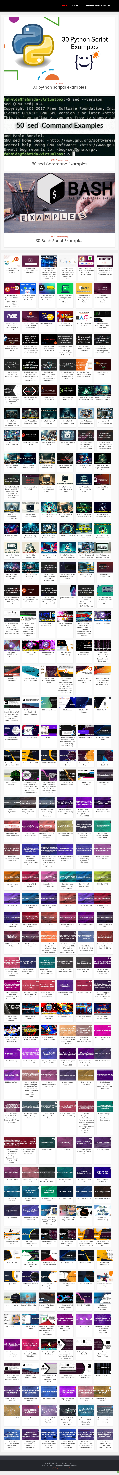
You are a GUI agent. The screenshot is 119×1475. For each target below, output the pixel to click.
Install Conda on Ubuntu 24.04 (30, 398)
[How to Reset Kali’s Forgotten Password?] (49, 1410)
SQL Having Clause (49, 710)
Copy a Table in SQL (28, 1305)
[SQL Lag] (49, 730)
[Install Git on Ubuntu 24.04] (30, 435)
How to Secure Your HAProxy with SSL (30, 1038)
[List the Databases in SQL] (84, 1172)
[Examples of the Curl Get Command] (49, 1255)
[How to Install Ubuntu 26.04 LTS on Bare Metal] (30, 261)
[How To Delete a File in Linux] (49, 413)
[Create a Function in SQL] (105, 1276)
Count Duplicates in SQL (105, 926)
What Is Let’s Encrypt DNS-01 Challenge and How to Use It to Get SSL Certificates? (46, 1330)
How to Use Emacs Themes (86, 764)
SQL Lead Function (30, 737)
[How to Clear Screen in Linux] (30, 507)
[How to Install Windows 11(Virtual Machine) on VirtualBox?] (86, 1410)
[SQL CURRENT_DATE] (84, 1191)
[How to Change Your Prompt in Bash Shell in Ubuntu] (102, 316)
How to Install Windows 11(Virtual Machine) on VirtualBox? (86, 1421)
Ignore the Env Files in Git (49, 1242)
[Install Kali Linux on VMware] (30, 1391)
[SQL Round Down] (86, 1276)
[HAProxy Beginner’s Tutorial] (84, 1344)
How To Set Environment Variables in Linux (11, 516)
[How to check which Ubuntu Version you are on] (68, 567)
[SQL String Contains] (102, 1191)
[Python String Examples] (86, 1075)
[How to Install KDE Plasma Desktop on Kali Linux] (105, 1410)
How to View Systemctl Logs (30, 834)
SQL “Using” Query (67, 1262)
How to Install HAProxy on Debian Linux (49, 1116)
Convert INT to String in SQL (46, 1306)
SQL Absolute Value (102, 1061)
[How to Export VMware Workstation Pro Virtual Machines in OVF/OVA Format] (86, 590)
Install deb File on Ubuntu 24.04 (102, 488)
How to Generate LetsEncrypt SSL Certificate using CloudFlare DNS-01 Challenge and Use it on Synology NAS (12, 628)
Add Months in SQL (65, 1016)
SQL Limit (67, 905)
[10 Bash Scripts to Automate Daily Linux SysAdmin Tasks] (84, 288)
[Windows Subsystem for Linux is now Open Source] (102, 288)
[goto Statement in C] (68, 590)
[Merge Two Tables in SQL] (49, 898)
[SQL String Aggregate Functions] (102, 1298)
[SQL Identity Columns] (12, 1191)
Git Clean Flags (11, 1061)
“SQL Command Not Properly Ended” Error (65, 1307)
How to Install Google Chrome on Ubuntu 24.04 (30, 600)
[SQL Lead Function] (30, 730)
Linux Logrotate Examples (67, 1083)
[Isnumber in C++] (102, 1368)
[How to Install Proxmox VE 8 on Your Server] (84, 339)
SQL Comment (12, 1218)
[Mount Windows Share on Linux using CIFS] (65, 802)
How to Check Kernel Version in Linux (67, 1243)
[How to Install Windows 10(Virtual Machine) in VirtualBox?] (68, 1434)
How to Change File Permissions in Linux (102, 398)
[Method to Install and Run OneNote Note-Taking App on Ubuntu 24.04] (102, 671)
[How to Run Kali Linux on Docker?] (68, 775)
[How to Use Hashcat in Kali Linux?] (65, 826)
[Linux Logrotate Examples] (68, 1075)
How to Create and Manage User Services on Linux (47, 971)
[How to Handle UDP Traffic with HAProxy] (68, 1106)
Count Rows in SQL (86, 925)
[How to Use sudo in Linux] (49, 548)
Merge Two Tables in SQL (49, 906)
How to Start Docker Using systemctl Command (65, 858)
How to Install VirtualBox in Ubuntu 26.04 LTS (12, 270)
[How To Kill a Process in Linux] (30, 548)
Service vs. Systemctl (12, 811)
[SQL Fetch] (84, 1210)
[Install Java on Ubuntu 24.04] (49, 390)
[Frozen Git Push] (47, 1142)
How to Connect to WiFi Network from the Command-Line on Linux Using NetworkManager (67, 741)
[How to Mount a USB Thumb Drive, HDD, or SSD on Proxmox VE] (12, 590)
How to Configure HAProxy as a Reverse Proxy (102, 1354)
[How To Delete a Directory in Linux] (28, 458)
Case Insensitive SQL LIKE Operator (11, 738)
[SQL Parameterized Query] (30, 1276)
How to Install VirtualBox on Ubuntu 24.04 (49, 348)
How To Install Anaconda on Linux (102, 515)
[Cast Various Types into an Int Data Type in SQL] (68, 1053)
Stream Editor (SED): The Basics (49, 1353)
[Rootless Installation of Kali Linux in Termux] (65, 1319)
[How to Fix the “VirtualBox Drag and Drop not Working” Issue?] (105, 1434)
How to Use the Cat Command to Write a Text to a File (12, 1039)
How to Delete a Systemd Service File (28, 971)
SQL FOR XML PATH (86, 905)
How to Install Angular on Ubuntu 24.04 (49, 680)
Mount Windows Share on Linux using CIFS (65, 812)
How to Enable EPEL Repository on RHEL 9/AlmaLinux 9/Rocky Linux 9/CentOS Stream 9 (67, 948)
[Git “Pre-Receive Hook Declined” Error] (30, 985)
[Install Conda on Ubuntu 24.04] (30, 390)
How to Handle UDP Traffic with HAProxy (67, 1115)
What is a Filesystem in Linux (49, 515)
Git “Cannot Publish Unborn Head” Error (30, 1062)
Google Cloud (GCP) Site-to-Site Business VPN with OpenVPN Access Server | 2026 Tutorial (67, 273)
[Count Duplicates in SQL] (105, 917)
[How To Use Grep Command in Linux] (86, 390)
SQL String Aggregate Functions (102, 1307)
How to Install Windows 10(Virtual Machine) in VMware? (49, 1444)
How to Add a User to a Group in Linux (84, 515)
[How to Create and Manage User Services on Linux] (47, 962)
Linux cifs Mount (49, 1399)
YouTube (74, 5)
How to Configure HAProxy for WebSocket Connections (104, 1117)
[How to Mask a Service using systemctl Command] (84, 849)
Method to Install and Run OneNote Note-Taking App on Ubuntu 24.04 (102, 681)
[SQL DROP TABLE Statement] (12, 917)
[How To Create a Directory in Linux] (102, 548)
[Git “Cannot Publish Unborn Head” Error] (30, 1053)
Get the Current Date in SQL (30, 1199)
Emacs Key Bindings (102, 623)
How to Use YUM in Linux (12, 556)
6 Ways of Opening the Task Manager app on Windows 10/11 (12, 400)
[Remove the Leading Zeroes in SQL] (49, 1276)
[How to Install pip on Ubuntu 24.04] (30, 479)
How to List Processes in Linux (105, 422)
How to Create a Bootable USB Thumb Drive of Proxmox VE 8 (67, 375)
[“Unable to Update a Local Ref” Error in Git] (84, 1142)
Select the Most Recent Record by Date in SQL (67, 886)
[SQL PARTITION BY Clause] (30, 898)
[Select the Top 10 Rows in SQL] (49, 877)
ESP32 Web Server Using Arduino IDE (68, 1219)
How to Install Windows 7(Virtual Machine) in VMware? (12, 1444)
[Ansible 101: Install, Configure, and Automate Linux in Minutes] (65, 288)
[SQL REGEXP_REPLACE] (47, 1172)
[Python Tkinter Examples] (12, 671)
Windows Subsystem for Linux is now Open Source (102, 299)
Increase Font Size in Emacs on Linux (30, 679)
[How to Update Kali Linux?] (86, 1391)
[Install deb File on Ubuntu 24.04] (102, 479)
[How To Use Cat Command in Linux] (102, 528)
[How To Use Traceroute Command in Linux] (12, 413)
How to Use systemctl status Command (102, 835)
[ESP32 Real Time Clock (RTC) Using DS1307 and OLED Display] (49, 1210)
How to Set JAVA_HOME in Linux (67, 1376)
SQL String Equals (11, 1326)
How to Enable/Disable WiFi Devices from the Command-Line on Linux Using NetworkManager (11, 715)
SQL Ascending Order (30, 945)
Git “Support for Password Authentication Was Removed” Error (12, 996)
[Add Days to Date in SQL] (105, 775)
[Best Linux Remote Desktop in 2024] (12, 435)
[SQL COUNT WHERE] (49, 755)
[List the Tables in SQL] (65, 1172)
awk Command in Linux (46, 324)
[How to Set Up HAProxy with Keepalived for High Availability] (105, 1075)
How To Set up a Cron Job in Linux (86, 422)
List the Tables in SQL (65, 1180)
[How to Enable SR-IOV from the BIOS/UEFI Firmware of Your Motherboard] (30, 364)
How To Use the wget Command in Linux (103, 468)
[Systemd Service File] (12, 877)
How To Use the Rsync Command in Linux (84, 489)
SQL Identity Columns (12, 1199)
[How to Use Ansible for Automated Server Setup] (47, 288)
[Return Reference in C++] (84, 1009)
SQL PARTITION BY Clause (30, 906)
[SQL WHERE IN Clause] (30, 1319)
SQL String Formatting (49, 1017)
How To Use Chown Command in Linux (67, 556)
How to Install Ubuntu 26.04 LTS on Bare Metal (30, 270)
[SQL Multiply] (12, 1276)
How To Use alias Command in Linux (49, 537)
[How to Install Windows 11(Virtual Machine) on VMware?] (68, 1410)
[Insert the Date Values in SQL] (102, 1172)
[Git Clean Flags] (12, 1053)
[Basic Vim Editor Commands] (86, 567)
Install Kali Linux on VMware (30, 1400)
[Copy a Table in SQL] (28, 1298)
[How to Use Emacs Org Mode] (105, 755)
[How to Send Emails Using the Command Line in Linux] (49, 1368)
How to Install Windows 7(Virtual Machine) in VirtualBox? (30, 1444)
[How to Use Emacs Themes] (86, 755)
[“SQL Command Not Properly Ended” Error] (65, 1298)
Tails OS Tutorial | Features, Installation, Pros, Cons (12, 326)
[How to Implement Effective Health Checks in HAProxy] (30, 702)
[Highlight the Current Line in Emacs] (12, 645)
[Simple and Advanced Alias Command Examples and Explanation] (102, 645)
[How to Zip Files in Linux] (12, 528)
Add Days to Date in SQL (105, 783)
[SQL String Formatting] (49, 1009)
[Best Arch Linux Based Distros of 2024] (12, 567)
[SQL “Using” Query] (68, 1255)
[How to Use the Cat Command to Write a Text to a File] (12, 1030)
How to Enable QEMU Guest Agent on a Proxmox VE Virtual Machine (105, 445)
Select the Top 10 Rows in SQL (49, 885)
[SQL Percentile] (12, 898)
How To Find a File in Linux (49, 443)
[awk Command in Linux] (47, 316)
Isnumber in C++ (102, 1375)
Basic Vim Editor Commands (86, 575)
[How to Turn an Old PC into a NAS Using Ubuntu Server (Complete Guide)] (105, 261)
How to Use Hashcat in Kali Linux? (65, 834)
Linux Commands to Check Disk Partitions (46, 835)
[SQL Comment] (12, 1210)
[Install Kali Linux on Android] (12, 1391)
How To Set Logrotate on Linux (67, 422)
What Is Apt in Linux (68, 536)
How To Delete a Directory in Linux (28, 467)
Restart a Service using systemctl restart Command (28, 812)
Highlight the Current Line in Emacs (12, 655)
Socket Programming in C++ (30, 1264)
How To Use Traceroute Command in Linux (12, 423)
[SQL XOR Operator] (102, 1142)
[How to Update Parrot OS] (12, 775)
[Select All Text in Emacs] (30, 645)
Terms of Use (66, 1468)
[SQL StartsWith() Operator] (30, 877)
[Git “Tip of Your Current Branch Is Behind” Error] (102, 962)
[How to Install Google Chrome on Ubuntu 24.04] (30, 590)
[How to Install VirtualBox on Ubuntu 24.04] (49, 339)
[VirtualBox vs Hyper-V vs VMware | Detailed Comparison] (102, 1319)
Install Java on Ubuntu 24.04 (49, 398)
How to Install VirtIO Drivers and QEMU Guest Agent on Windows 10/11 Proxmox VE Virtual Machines (12, 492)
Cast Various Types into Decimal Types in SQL (86, 1063)
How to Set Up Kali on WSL (102, 1400)
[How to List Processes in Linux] (105, 413)
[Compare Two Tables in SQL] (65, 645)
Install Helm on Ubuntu (30, 1419)
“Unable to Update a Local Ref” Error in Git (84, 1152)
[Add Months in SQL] (65, 1009)
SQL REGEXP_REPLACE (46, 1180)
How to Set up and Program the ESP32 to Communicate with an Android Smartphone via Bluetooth (49, 861)
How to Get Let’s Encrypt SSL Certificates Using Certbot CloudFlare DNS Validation (49, 948)
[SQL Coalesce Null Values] (12, 936)
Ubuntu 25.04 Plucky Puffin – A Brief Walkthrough (30, 325)
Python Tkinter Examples (12, 679)
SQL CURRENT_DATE (84, 1198)
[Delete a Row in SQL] (30, 755)
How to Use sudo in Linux (49, 556)
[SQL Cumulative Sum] (12, 1234)
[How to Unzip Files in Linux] (68, 435)
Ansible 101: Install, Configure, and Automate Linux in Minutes (65, 299)
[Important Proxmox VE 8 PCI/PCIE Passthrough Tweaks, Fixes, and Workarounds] (65, 339)
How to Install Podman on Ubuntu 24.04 (84, 680)
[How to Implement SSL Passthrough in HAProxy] (30, 1106)
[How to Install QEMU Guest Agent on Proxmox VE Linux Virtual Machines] (86, 435)
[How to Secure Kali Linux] (12, 1410)
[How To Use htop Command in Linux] (30, 413)
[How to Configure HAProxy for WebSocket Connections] (105, 1106)
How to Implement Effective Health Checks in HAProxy (30, 712)
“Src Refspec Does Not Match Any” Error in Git (28, 1152)
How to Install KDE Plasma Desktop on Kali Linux (105, 1420)
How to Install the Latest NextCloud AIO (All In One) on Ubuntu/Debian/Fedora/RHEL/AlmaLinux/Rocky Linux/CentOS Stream (30, 1089)
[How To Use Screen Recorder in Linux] (84, 528)
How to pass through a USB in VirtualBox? (30, 1354)
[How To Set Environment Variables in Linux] (12, 507)
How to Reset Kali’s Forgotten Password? (49, 1420)
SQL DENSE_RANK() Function (30, 926)
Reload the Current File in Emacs (47, 654)
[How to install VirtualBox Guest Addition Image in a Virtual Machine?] (86, 1434)
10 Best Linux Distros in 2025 (84, 324)
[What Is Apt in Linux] (68, 528)
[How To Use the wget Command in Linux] (102, 458)
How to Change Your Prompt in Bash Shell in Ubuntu (102, 325)
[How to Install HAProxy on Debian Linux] (49, 1106)
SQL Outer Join (102, 710)
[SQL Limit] (68, 898)
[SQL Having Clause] (49, 702)
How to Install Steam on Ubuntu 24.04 (11, 348)
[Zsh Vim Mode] (84, 1319)
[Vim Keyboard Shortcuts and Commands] (12, 1344)
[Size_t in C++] (12, 1255)
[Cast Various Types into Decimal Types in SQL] (86, 1053)
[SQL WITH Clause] (12, 1172)
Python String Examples (86, 1083)
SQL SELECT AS (102, 884)
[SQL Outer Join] (102, 702)
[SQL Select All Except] (84, 702)
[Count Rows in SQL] (86, 917)
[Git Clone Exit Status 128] (102, 1030)
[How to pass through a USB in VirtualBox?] (30, 1344)
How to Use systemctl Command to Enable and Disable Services (30, 860)
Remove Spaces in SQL (68, 1285)
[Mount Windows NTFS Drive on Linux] (102, 802)
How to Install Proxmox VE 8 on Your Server (84, 348)
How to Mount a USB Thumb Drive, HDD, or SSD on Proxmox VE (11, 601)
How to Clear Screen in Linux (30, 515)
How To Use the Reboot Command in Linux (47, 489)
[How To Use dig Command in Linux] (30, 528)
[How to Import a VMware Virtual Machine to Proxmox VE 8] (49, 567)
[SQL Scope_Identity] (12, 1298)
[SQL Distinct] (49, 917)
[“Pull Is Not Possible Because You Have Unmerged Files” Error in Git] (68, 1030)
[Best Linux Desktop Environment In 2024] (30, 567)
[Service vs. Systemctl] (12, 802)
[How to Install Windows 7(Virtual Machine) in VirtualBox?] (30, 1434)
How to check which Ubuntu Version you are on (67, 576)
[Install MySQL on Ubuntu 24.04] (102, 364)
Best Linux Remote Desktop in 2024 (12, 443)
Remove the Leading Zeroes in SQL (49, 1286)
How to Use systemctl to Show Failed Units (12, 858)
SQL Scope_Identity (12, 1305)
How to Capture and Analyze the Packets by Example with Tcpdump (65, 1355)
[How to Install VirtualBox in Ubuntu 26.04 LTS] (12, 261)
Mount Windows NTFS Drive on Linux (102, 811)
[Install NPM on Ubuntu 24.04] (68, 390)
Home (64, 5)
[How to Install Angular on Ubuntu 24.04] (49, 671)
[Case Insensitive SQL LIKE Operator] (12, 730)
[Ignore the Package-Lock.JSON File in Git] (84, 1030)
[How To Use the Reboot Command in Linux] (47, 479)
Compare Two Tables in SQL (65, 654)
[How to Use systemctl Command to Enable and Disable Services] (30, 849)
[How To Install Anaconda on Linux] (102, 507)
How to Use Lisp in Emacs (67, 764)
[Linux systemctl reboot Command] (12, 826)
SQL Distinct (49, 925)
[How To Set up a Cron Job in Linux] (86, 413)
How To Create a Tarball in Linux (46, 467)
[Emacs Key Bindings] (102, 616)
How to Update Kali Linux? (86, 1400)
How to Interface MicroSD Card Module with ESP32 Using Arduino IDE (86, 947)
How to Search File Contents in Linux (84, 1376)
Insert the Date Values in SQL (102, 1180)
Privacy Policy (53, 1468)
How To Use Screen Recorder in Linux (84, 537)
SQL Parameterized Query (30, 1285)
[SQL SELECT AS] (102, 877)
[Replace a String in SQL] (30, 1172)
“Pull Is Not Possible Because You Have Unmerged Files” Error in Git (68, 1040)
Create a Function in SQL (104, 1285)
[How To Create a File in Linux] (65, 507)
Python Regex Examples (86, 783)
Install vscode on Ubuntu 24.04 (65, 467)
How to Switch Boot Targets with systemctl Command (84, 836)
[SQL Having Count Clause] (102, 730)
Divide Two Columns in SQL (102, 1219)
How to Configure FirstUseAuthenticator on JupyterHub (84, 374)
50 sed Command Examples (59, 164)
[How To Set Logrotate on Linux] (68, 413)
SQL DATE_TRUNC (65, 1198)
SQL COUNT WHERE (49, 763)
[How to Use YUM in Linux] (12, 548)
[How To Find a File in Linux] (49, 435)
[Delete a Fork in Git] (84, 985)
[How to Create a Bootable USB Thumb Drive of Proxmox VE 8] (68, 364)
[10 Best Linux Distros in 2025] (84, 316)
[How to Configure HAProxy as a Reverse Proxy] (102, 1344)
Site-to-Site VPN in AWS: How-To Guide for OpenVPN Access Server (86, 271)
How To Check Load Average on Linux (86, 556)
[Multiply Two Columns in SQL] (105, 1255)
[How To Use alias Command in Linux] (49, 528)
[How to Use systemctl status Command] (102, 826)
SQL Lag (49, 737)
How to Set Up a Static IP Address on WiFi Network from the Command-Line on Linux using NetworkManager (30, 787)
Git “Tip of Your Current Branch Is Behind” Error (102, 971)
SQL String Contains (102, 1198)
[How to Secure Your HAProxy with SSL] (30, 1030)
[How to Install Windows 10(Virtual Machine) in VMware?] (49, 1434)
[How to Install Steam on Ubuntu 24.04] (12, 339)
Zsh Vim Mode (84, 1326)
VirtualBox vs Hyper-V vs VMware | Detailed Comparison (102, 1329)
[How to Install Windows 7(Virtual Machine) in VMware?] (12, 1434)
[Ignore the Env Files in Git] (49, 1234)
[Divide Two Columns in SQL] (102, 1210)
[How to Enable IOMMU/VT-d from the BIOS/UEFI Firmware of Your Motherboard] (49, 364)
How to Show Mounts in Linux (30, 1376)
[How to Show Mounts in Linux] (30, 1368)
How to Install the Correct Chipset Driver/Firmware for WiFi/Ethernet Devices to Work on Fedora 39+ (49, 787)
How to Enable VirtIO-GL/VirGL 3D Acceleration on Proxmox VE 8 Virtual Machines (11, 1118)
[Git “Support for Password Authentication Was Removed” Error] (12, 985)
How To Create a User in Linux (12, 467)
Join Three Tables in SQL (102, 906)
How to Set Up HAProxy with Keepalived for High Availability (104, 1085)
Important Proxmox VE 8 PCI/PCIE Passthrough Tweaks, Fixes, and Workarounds (65, 350)
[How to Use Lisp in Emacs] (68, 755)
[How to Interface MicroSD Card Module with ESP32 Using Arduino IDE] (86, 936)
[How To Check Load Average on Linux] (86, 548)
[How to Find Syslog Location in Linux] (49, 1030)
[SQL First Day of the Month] (49, 1191)
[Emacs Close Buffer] (86, 730)
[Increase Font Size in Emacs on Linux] (30, 671)
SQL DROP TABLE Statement (12, 926)
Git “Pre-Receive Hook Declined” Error (30, 995)
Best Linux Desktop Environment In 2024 (30, 576)
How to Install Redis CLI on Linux (65, 624)
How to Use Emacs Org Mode (105, 764)
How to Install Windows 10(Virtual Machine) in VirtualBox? (68, 1444)
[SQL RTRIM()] (65, 1142)
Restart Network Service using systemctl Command (47, 813)
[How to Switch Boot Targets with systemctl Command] (84, 826)
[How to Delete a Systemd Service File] (28, 962)
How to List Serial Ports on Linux (102, 857)
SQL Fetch (84, 1218)
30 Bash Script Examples (59, 240)
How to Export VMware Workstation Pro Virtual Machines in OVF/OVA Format (86, 602)
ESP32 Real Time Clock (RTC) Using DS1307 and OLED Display (49, 1221)
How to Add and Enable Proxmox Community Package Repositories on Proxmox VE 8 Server (12, 1156)
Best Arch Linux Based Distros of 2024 (12, 576)
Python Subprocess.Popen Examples (49, 1084)
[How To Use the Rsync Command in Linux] (84, 479)
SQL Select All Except (84, 711)
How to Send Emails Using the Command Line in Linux (49, 1378)
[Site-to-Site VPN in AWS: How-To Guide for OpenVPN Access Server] (86, 261)
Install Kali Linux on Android (12, 1400)
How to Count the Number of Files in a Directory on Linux (86, 1243)
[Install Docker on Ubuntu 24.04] (105, 567)
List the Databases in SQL (84, 1180)
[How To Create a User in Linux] (12, 458)
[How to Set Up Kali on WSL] (102, 1391)
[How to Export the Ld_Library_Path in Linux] (102, 1234)
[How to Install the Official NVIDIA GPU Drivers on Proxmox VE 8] (105, 590)
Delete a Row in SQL (30, 763)
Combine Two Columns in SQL (84, 654)
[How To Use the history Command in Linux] (65, 479)
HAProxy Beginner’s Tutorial (84, 1353)
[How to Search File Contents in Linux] (84, 1368)
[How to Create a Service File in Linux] (65, 962)
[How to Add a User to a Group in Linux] (84, 507)
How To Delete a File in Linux (49, 422)
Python (59, 83)
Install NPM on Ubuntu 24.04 (68, 398)
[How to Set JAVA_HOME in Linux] (68, 1368)
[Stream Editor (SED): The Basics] (49, 1344)
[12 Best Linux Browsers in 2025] (65, 316)
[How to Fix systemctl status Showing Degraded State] (105, 936)
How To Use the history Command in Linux (65, 489)
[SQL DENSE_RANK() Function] (30, 917)
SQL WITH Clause (12, 1179)
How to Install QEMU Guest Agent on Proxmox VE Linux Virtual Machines (86, 445)
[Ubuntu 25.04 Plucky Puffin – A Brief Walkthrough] (30, 316)
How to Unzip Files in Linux (67, 443)
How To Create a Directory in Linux (102, 556)
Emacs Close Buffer (86, 737)
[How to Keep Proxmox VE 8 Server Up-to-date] (12, 364)
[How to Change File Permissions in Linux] (102, 390)
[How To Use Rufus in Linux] (84, 458)
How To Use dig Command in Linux (30, 537)
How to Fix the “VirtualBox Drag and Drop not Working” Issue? (105, 1444)
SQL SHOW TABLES (84, 1305)
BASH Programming (59, 160)
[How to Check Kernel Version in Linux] (68, 1234)
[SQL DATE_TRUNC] (65, 1191)
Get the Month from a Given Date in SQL (12, 764)
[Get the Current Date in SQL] (30, 1191)
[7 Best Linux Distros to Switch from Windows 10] (28, 288)
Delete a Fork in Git (84, 993)
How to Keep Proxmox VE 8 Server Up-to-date (12, 374)
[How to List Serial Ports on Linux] (102, 849)
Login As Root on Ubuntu (67, 1400)
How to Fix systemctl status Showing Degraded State (104, 946)
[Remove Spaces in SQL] (68, 1276)
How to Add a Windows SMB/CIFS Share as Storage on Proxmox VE (49, 601)
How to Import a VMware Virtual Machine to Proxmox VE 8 (49, 577)
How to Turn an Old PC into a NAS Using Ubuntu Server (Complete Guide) (105, 271)
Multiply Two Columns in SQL (105, 1263)
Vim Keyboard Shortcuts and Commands (12, 1354)
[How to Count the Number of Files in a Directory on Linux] (86, 1234)
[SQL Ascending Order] (30, 936)
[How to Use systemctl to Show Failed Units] (12, 849)
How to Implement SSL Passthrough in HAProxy (30, 1116)
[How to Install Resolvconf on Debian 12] (12, 1009)
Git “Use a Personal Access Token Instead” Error (47, 995)
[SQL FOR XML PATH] (86, 898)
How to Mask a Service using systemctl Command (83, 859)
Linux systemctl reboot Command (12, 834)
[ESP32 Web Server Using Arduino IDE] (68, 1210)
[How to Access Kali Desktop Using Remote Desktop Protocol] (12, 962)
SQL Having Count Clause (102, 738)
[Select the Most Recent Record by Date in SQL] (68, 877)
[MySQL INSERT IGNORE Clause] (102, 1009)
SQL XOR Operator (102, 1150)
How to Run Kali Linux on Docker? (67, 783)
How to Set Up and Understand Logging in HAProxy (12, 1377)
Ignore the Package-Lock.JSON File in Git (84, 1039)
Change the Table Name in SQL (49, 1062)
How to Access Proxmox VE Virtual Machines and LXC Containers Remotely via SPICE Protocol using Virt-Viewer (84, 629)
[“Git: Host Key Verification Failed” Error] (30, 1234)
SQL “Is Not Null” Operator (30, 1017)
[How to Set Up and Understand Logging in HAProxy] (12, 1368)
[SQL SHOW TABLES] (84, 1298)
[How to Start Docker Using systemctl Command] (65, 849)
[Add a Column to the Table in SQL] (47, 616)
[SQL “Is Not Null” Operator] (30, 1009)
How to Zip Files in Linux (11, 537)
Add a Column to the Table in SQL (46, 624)
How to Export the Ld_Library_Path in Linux (102, 1243)
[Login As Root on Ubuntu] (68, 1391)
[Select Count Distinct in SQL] (84, 877)
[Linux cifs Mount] (49, 1391)
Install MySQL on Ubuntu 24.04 (102, 373)
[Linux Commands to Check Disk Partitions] (47, 826)
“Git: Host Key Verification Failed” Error (30, 1243)
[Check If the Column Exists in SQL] (30, 1210)
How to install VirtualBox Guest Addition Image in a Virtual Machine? (86, 1444)
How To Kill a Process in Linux (30, 556)
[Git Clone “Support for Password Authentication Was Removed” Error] (102, 985)
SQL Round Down (86, 1284)
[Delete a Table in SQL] (68, 917)
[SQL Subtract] (68, 702)
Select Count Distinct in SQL (84, 885)
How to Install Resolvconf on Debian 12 (12, 1018)
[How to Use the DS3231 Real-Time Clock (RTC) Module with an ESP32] (84, 802)
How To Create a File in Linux (65, 515)
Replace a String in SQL (30, 1180)
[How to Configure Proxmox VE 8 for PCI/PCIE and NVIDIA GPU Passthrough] (30, 339)
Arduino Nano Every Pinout (65, 994)
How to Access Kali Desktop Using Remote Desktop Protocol (12, 972)
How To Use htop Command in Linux (30, 422)
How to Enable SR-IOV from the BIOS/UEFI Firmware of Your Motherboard (30, 376)
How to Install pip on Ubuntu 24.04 (30, 488)
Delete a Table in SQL (67, 926)
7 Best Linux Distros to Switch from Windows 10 (28, 298)
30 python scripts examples (59, 87)
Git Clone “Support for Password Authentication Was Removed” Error (102, 996)
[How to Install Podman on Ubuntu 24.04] (84, 671)
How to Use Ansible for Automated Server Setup (47, 298)
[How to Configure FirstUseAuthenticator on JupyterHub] (84, 364)
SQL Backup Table (12, 1082)
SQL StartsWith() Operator (30, 885)
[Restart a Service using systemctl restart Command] (28, 802)
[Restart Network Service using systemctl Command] (47, 802)
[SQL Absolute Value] (102, 1053)
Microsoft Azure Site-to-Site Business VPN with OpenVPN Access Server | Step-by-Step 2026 (49, 273)
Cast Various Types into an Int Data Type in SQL (67, 1063)
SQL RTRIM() (65, 1150)
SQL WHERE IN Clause (30, 1327)
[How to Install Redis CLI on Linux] (65, 616)
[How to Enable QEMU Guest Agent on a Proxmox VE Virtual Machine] (105, 435)
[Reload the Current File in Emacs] (47, 645)
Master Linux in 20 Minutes (98, 5)
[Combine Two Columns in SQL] (84, 645)
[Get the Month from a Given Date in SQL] (12, 755)
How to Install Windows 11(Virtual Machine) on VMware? (67, 1421)
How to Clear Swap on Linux (84, 970)
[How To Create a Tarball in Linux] (47, 458)
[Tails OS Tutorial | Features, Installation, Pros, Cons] (12, 316)
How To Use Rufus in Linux (83, 467)
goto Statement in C (67, 598)
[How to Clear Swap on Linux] (84, 962)
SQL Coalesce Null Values (12, 945)
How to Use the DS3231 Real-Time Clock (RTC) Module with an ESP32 (83, 813)
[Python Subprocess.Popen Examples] (49, 1075)
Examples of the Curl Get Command (49, 1263)
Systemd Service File (12, 885)
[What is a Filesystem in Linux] (49, 507)
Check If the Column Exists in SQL (30, 1219)
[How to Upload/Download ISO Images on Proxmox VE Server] (102, 339)
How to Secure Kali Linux (12, 1419)
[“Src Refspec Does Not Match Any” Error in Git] (28, 1142)
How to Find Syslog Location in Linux (49, 1038)
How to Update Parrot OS (12, 783)
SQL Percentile (12, 905)
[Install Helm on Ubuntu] (30, 1410)
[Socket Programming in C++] (30, 1255)
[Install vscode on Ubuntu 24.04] (65, 458)
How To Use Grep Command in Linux (86, 398)
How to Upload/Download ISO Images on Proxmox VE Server (103, 349)
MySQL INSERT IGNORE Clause (102, 1017)
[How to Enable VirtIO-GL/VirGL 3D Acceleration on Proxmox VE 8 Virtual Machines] (12, 1106)
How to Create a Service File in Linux (65, 970)
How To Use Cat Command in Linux (102, 537)
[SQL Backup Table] (12, 1075)
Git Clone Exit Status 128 (102, 1038)
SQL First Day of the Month (49, 1199)
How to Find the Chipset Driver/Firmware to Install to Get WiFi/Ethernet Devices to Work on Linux (28, 629)
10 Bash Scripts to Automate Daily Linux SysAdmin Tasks (84, 299)
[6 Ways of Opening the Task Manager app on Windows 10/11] (12, 390)
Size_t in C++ (12, 1262)
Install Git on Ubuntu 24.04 (30, 443)
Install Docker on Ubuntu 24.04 (105, 575)
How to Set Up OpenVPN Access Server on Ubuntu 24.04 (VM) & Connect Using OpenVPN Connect (12, 301)
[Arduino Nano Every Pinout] (65, 985)
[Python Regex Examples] (86, 775)
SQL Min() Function (86, 1262)
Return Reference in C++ (83, 1017)
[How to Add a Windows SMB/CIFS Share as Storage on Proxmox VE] (49, 590)
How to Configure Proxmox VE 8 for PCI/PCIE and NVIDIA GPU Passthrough (30, 349)
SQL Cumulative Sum (12, 1242)
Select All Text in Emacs (30, 654)
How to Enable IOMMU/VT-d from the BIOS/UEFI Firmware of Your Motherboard (49, 376)
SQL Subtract (67, 710)
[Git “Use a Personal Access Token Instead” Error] (47, 985)
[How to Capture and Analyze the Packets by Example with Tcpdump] (65, 1344)
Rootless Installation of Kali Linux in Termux (65, 1328)
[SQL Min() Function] (86, 1255)
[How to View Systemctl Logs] (30, 826)
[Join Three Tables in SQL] (102, 898)
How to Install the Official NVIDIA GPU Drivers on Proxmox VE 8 (105, 601)
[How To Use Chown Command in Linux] (68, 548)
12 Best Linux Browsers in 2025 (65, 324)
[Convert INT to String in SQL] (47, 1298)
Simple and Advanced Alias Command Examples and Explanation (102, 657)
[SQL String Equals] (12, 1319)
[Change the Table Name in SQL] (49, 1053)
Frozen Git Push (46, 1150)
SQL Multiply (12, 1284)
